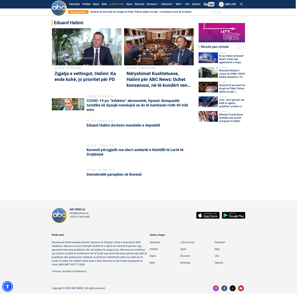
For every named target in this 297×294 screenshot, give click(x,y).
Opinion (196, 4)
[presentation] (238, 47)
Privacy (57, 271)
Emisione (152, 4)
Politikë (86, 4)
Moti (178, 4)
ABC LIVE (230, 4)
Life (187, 4)
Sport (129, 4)
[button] (7, 286)
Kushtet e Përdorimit (74, 271)
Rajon (96, 4)
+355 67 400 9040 (80, 217)
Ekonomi (139, 4)
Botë (104, 4)
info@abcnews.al (79, 213)
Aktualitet (74, 4)
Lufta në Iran (116, 4)
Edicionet (166, 4)
